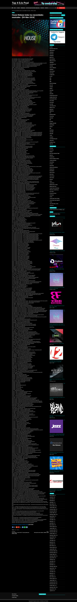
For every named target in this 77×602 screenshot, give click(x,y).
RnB (50, 128)
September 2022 (52, 566)
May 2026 (51, 500)
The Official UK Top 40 (53, 138)
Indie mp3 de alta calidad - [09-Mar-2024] (41, 532)
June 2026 (51, 498)
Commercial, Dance (53, 160)
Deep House (52, 165)
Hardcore (51, 179)
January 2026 (52, 507)
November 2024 (52, 531)
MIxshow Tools (52, 107)
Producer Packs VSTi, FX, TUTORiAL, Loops (57, 209)
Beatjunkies (52, 55)
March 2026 (52, 504)
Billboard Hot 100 (52, 60)
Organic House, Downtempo (54, 188)
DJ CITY (51, 76)
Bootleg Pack (52, 156)
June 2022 (51, 571)
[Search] (55, 8)
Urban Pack (52, 140)
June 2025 (51, 519)
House (13, 10)
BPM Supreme (52, 50)
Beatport (51, 151)
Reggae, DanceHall (53, 123)
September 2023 (52, 556)
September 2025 (52, 514)
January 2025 (52, 528)
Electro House (52, 172)
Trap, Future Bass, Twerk (54, 203)
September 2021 (52, 587)
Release (18, 529)
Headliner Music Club (53, 97)
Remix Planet (52, 124)
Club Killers (51, 69)
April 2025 (51, 523)
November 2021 (52, 583)
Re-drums (51, 121)
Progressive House (53, 193)
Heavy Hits (51, 93)
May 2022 (51, 573)
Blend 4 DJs (52, 57)
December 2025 (52, 509)
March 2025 (52, 524)
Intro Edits (51, 104)
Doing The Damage (53, 83)
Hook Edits (51, 90)
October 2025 (52, 512)
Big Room (51, 155)
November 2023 (52, 552)
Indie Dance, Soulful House (54, 189)
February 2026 (52, 505)
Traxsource (52, 205)
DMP (50, 79)
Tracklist (13, 12)
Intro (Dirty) (52, 102)
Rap (50, 119)
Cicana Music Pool (53, 64)
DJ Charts (51, 163)
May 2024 (51, 542)
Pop (50, 112)
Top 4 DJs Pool (20, 2)
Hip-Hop (51, 88)
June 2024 (51, 540)
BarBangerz (52, 52)
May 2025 (51, 521)
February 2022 (52, 578)
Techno (51, 196)
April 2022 (51, 575)
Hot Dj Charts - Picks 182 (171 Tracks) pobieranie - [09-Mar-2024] (21, 532)
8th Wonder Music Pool (53, 48)
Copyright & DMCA (15, 595)
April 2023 (51, 564)
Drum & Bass (52, 162)
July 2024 (51, 538)
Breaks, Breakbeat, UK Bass (54, 158)
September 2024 (52, 535)
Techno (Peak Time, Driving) (54, 198)
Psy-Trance (52, 191)
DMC (50, 78)
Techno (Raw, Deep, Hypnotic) (55, 200)
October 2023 (52, 554)
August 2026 (52, 495)
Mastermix (51, 109)
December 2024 (52, 530)
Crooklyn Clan (52, 74)
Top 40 (51, 135)
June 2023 (51, 561)
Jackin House (52, 182)
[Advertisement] (49, 3)
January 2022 (52, 580)
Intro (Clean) (52, 100)
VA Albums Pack (52, 142)
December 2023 (52, 550)
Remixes (51, 126)
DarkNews (42, 601)
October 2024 (52, 533)
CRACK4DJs (52, 62)
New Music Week (52, 114)
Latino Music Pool (53, 105)
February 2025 (52, 526)
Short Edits (51, 131)
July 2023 (51, 559)
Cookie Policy (14, 597)
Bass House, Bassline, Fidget (54, 153)
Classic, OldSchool (53, 67)
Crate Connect (52, 71)
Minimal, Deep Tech (53, 186)
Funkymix (51, 86)
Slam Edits (51, 133)
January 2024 (52, 549)
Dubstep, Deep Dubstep (54, 167)
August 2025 (52, 516)
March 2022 (52, 576)
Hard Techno (52, 177)
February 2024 (52, 547)
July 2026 (51, 497)
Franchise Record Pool (53, 95)
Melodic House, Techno (54, 184)
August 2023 (52, 557)
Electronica (52, 174)
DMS (50, 81)
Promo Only (52, 116)
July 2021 (51, 590)
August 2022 (52, 568)
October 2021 (52, 585)
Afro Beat (51, 148)
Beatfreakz (52, 53)
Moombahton (52, 170)
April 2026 (51, 502)
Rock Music (52, 130)
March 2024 (52, 545)
